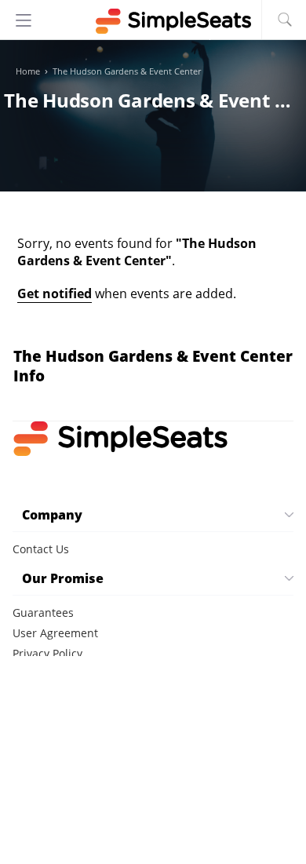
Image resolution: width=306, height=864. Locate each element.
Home (28, 71)
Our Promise (63, 578)
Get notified (54, 293)
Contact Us (41, 548)
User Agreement (55, 632)
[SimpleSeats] (153, 21)
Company (52, 514)
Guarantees (43, 612)
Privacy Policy (47, 653)
